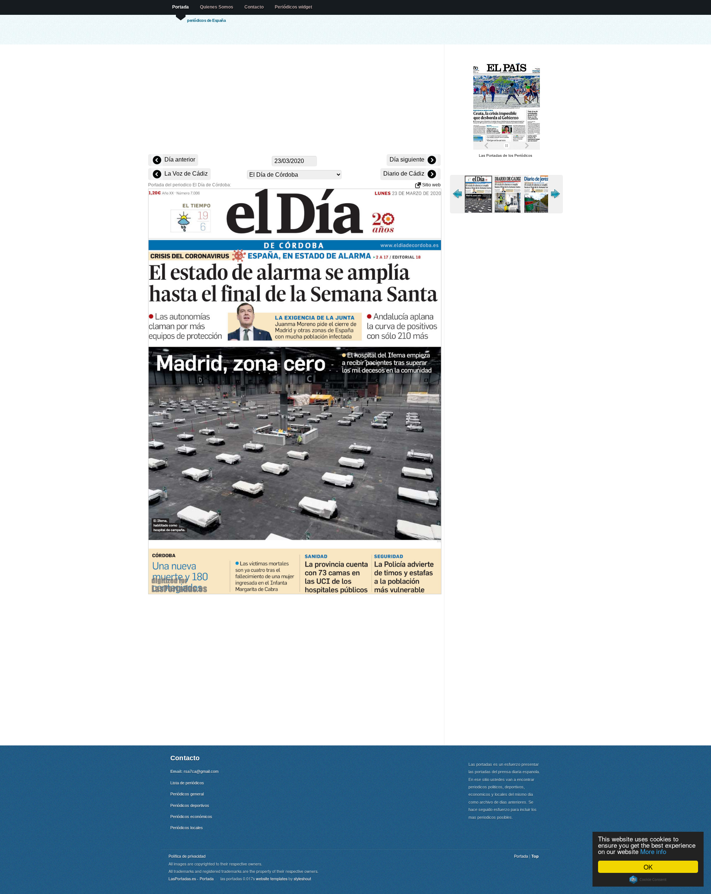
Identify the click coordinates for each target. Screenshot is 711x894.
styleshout (302, 878)
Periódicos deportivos (189, 805)
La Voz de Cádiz (185, 173)
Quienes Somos (216, 7)
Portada (180, 7)
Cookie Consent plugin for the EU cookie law (648, 879)
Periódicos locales (186, 827)
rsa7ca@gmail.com (201, 771)
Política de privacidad (187, 856)
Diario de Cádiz (404, 173)
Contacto (254, 7)
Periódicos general (187, 794)
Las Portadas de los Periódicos (505, 155)
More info (653, 851)
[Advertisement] (294, 100)
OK (648, 866)
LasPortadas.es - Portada (191, 878)
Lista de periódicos (187, 783)
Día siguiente (408, 159)
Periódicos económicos (191, 816)
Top (535, 856)
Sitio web (431, 184)
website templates (271, 878)
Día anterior (179, 159)
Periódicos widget (293, 7)
